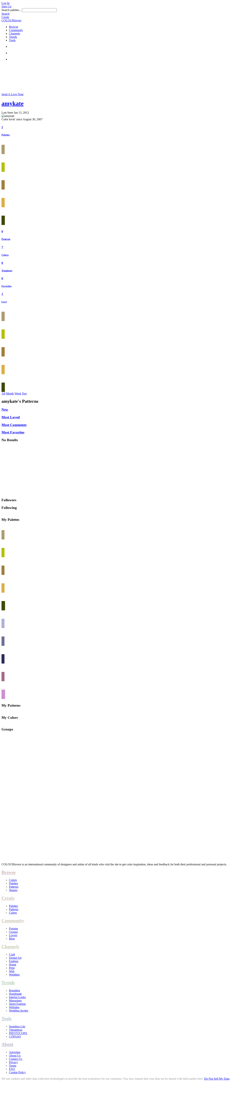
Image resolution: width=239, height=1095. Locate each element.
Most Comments (14, 425)
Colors (5, 255)
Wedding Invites (18, 1010)
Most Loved (10, 417)
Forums (13, 928)
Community (16, 30)
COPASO (15, 1036)
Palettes (5, 134)
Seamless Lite (17, 1026)
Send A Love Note (12, 94)
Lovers (13, 935)
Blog (12, 938)
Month (10, 393)
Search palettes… (11, 10)
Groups (13, 931)
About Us (15, 1055)
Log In (5, 3)
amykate (12, 103)
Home (12, 964)
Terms (12, 1065)
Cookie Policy (17, 1072)
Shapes (13, 890)
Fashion (13, 961)
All (3, 393)
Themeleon (15, 1029)
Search (5, 13)
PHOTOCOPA (18, 1033)
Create (5, 17)
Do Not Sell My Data (216, 1078)
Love (4, 301)
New (4, 410)
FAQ (12, 1069)
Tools (12, 40)
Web (11, 971)
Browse (13, 26)
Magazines (15, 1000)
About (7, 1044)
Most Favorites (12, 432)
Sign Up (6, 6)
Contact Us (15, 1058)
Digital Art (15, 957)
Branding (14, 990)
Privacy (13, 1062)
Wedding (14, 974)
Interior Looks (17, 997)
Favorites (6, 286)
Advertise (14, 1052)
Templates (6, 270)
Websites (14, 1007)
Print (12, 967)
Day (24, 393)
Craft (12, 954)
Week (18, 393)
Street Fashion (17, 1003)
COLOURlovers (11, 20)
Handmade (15, 993)
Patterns (5, 239)
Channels (14, 33)
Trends (13, 36)
